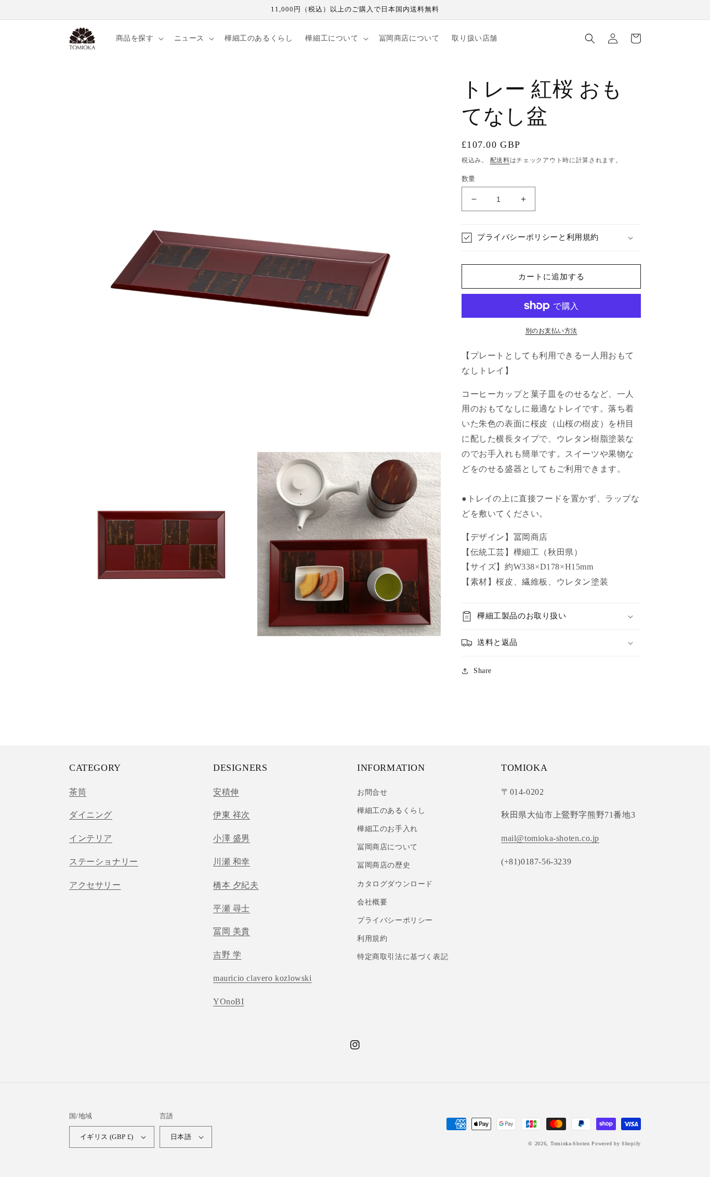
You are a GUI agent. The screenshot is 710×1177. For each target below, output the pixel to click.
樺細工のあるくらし (391, 810)
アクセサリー (95, 885)
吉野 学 (227, 954)
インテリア (90, 838)
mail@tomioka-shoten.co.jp (550, 838)
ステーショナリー (103, 861)
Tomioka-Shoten (570, 1143)
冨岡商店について (387, 847)
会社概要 (372, 902)
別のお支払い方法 (551, 330)
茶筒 (77, 791)
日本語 (180, 1137)
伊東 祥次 (231, 814)
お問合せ (372, 792)
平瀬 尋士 (231, 908)
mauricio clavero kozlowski (262, 978)
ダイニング (90, 814)
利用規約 (372, 938)
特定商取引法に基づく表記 (402, 957)
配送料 (500, 160)
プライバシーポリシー (395, 920)
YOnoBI (228, 1001)
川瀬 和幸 (231, 861)
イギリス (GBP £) (107, 1137)
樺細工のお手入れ (387, 829)
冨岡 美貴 (231, 931)
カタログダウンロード (395, 884)
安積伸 (226, 791)
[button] (139, 38)
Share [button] (483, 671)
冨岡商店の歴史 (383, 865)
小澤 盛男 (231, 838)
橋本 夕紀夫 (236, 885)
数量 (469, 179)
